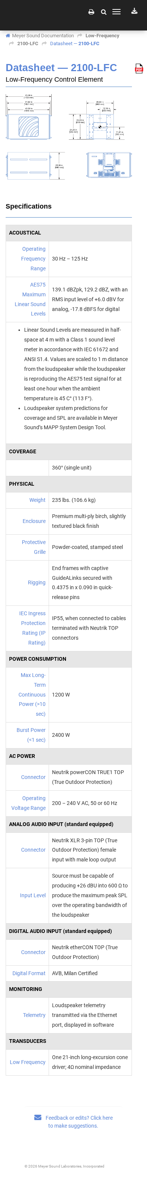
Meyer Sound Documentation (43, 35)
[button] (104, 12)
